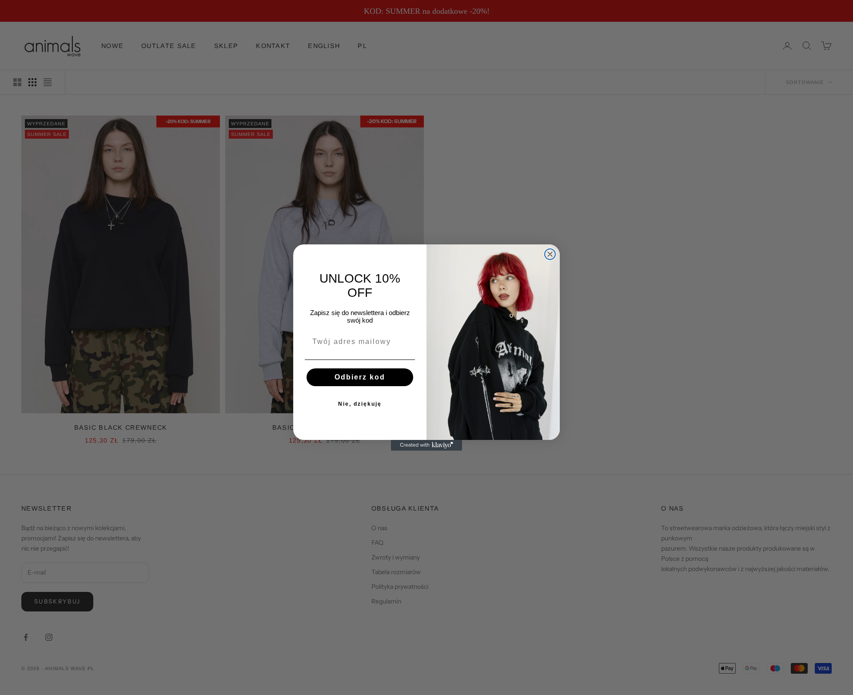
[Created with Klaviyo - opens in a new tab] (426, 445)
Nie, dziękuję (360, 404)
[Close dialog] (550, 254)
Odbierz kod (360, 377)
